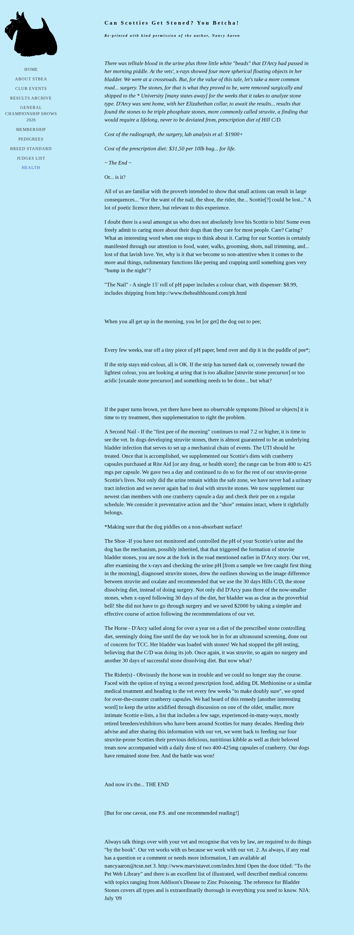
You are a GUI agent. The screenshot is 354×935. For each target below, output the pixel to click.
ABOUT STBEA (31, 79)
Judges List (31, 158)
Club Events (31, 88)
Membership (31, 129)
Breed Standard (31, 148)
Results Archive (31, 98)
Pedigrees (31, 139)
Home (31, 69)
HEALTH (31, 167)
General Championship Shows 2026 (31, 113)
